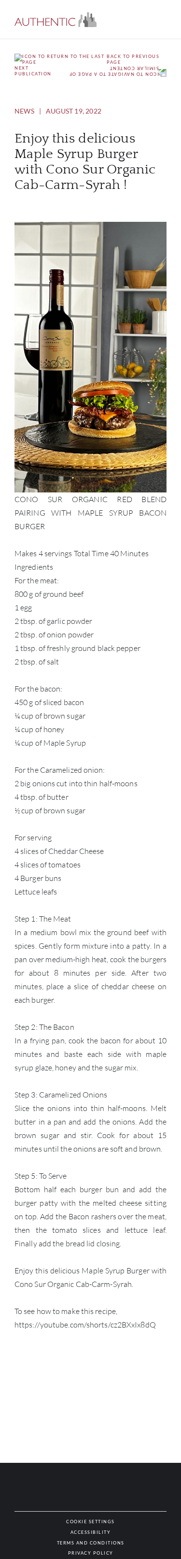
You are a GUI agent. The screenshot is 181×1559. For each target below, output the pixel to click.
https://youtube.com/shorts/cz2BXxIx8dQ (85, 1324)
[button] (55, 19)
